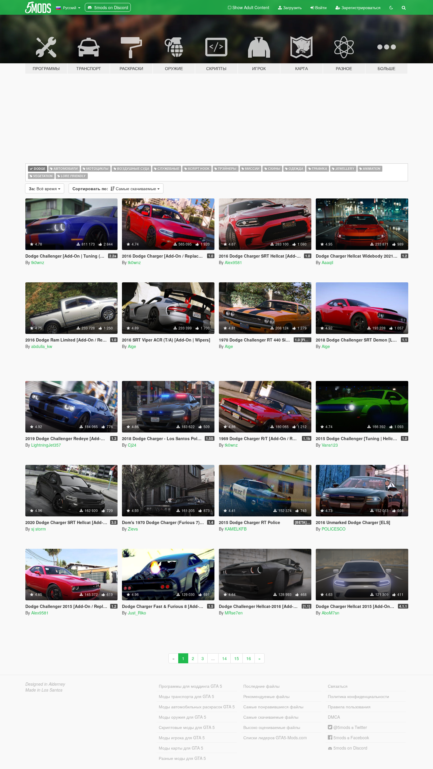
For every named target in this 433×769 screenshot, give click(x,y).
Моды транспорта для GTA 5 (186, 696)
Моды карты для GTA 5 (181, 748)
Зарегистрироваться (360, 7)
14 (224, 658)
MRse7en (234, 613)
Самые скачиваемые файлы (270, 717)
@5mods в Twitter (349, 727)
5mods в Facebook (350, 737)
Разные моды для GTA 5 (182, 758)
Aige (132, 346)
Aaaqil (327, 262)
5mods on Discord (349, 748)
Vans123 (330, 445)
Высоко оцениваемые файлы (271, 727)
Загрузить (292, 7)
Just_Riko (137, 613)
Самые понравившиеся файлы (273, 707)
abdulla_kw (41, 346)
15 (236, 658)
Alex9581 (233, 262)
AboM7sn (330, 613)
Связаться (338, 686)
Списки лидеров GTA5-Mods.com (275, 737)
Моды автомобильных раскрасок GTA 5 (197, 707)
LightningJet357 (46, 445)
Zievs (133, 529)
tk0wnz (37, 262)
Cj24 (132, 445)
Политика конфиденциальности (358, 696)
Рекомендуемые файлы (266, 696)
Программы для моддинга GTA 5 (190, 686)
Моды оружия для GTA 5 (182, 717)
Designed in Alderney (45, 684)
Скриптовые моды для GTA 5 (187, 727)
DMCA (334, 717)
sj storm (38, 529)
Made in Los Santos (43, 690)
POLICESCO (334, 529)
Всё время (43, 188)
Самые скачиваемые (114, 188)
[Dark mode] (391, 7)
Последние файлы (261, 686)
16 (248, 658)
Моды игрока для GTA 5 (182, 737)
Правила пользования (349, 707)
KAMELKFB (236, 529)
